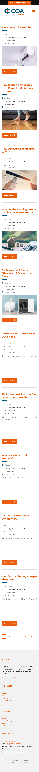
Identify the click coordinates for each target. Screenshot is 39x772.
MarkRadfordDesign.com (19, 762)
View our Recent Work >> (10, 678)
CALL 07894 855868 (19, 3)
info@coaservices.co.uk (14, 744)
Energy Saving (7, 721)
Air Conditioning (7, 700)
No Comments (9, 43)
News (4, 723)
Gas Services (6, 696)
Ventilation (5, 698)
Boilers (4, 693)
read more (8, 71)
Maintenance (6, 703)
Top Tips (4, 718)
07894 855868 (10, 741)
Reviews (4, 726)
